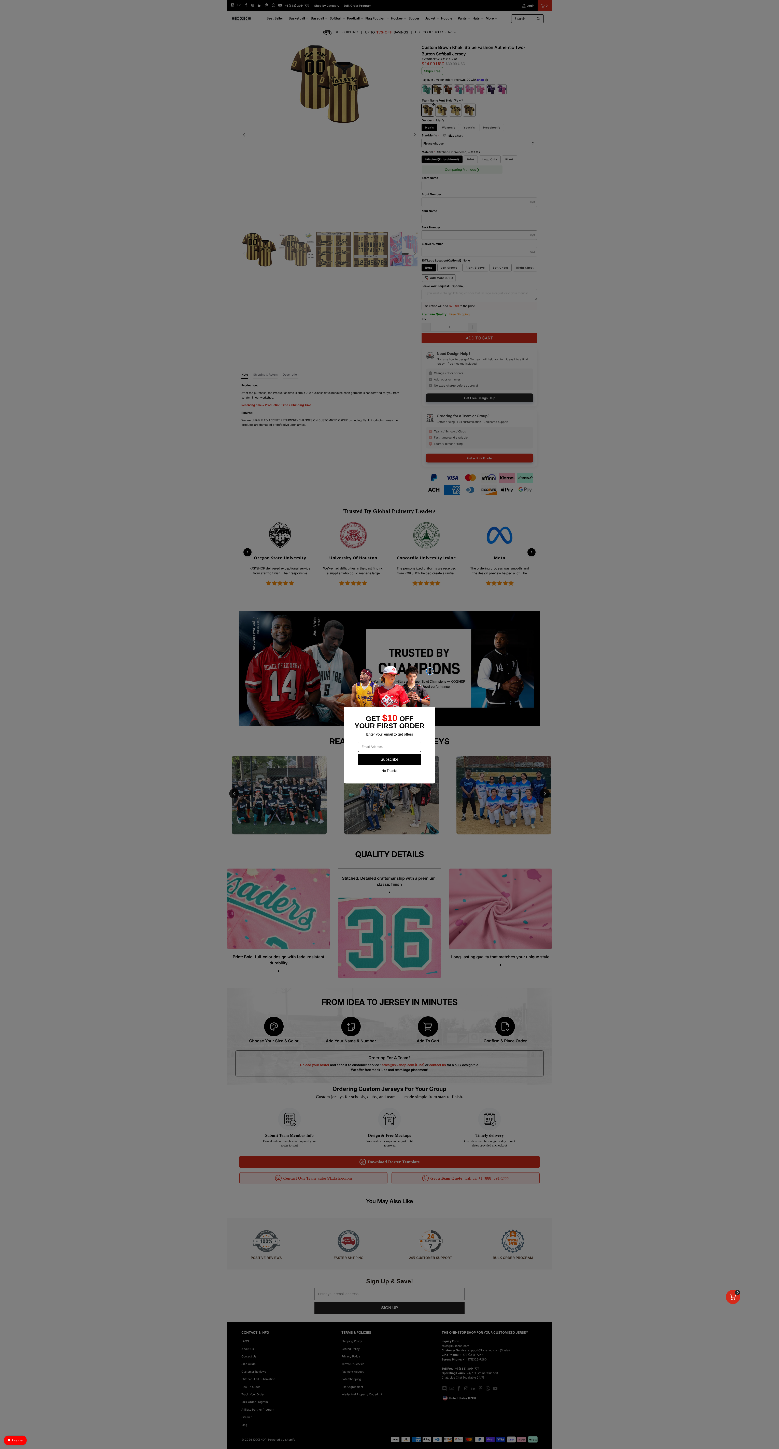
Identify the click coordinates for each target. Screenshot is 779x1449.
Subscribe (389, 759)
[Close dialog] (429, 671)
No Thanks (389, 771)
